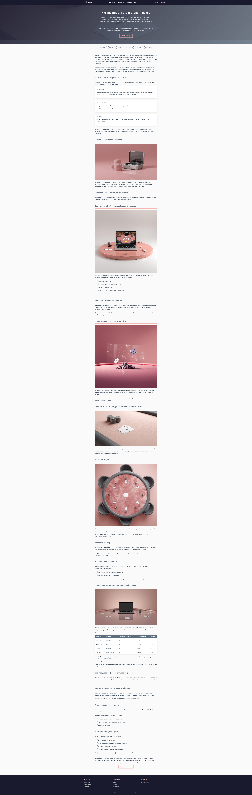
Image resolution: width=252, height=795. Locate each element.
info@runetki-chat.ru (145, 782)
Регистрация (112, 2)
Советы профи (148, 47)
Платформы (139, 47)
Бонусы (135, 2)
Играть (156, 2)
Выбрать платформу (126, 767)
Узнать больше (126, 35)
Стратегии (129, 2)
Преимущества (120, 2)
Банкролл (111, 47)
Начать (163, 2)
